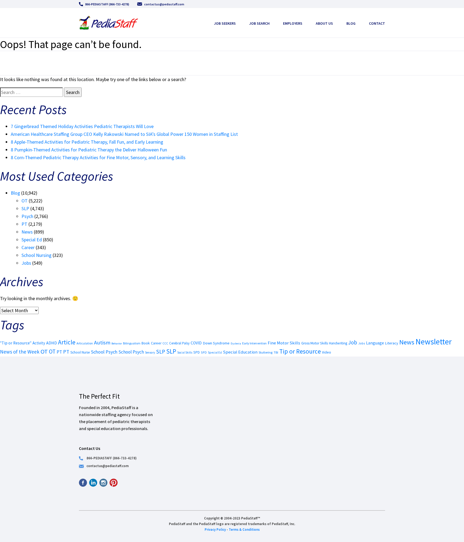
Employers (292, 23)
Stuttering (266, 352)
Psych (27, 216)
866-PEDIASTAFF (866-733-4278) (107, 4)
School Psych (104, 352)
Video (326, 352)
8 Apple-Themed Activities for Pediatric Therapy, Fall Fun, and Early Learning (87, 142)
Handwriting (338, 343)
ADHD (51, 342)
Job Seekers (225, 23)
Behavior (116, 343)
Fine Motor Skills (284, 343)
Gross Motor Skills (314, 343)
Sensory (150, 352)
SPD (196, 352)
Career (28, 247)
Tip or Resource (300, 351)
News (27, 232)
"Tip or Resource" (15, 342)
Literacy (391, 343)
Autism (102, 342)
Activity (38, 342)
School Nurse (80, 352)
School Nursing (36, 255)
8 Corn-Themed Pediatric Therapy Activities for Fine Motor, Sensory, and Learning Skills (98, 157)
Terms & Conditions (244, 529)
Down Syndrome (216, 343)
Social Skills (184, 352)
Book (146, 343)
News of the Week (19, 351)
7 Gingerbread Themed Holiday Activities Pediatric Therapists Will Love (82, 126)
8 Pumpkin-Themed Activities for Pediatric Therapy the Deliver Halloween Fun (89, 150)
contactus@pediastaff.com (164, 4)
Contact (377, 23)
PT (24, 224)
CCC (165, 343)
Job (352, 342)
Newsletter (433, 342)
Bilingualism (131, 343)
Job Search (259, 23)
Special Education (240, 352)
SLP (25, 208)
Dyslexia (236, 343)
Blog (351, 23)
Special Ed (31, 240)
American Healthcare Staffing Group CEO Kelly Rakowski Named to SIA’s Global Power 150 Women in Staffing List (124, 134)
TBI (276, 352)
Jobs (26, 263)
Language (375, 342)
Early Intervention (254, 343)
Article (66, 342)
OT (24, 201)
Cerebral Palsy (179, 343)
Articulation (85, 343)
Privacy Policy (215, 529)
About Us (324, 23)
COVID (196, 342)
